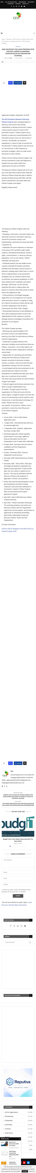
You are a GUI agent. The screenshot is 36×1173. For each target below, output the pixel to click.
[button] (3, 830)
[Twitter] (13, 6)
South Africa (18, 1133)
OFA (11, 58)
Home (2, 2)
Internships (10, 3)
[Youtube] (21, 6)
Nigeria (18, 1137)
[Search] (34, 33)
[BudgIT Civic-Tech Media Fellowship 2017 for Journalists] (18, 826)
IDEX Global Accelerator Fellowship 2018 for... (14, 1154)
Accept (25, 1171)
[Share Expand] (24, 83)
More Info (32, 1171)
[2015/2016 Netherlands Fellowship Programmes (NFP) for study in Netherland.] (4, 1164)
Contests (18, 3)
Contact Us (25, 3)
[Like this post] (11, 83)
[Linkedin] (16, 6)
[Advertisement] (18, 25)
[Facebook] (11, 6)
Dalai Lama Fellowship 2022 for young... (14, 1143)
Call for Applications (11, 2)
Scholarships (22, 2)
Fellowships (31, 2)
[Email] (24, 6)
